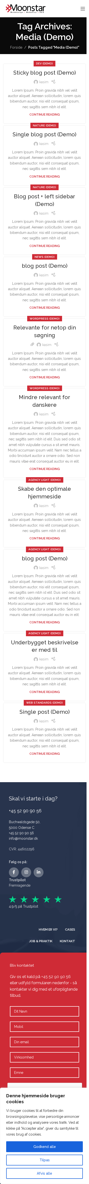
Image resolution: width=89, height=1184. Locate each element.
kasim (43, 82)
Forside (16, 47)
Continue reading (44, 114)
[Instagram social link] (26, 872)
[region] (44, 1136)
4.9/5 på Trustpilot (23, 906)
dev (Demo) (44, 63)
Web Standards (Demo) (44, 702)
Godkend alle (44, 1147)
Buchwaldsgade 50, (24, 822)
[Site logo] (26, 8)
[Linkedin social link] (39, 872)
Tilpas (45, 1160)
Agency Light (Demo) (44, 480)
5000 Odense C (21, 828)
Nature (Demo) (44, 125)
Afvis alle (44, 1173)
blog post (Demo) (44, 266)
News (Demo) (45, 257)
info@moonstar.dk (23, 838)
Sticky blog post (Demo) (44, 72)
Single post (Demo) (45, 712)
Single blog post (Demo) (44, 134)
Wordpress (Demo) (45, 318)
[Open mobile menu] (83, 9)
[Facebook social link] (14, 872)
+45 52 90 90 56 (21, 833)
